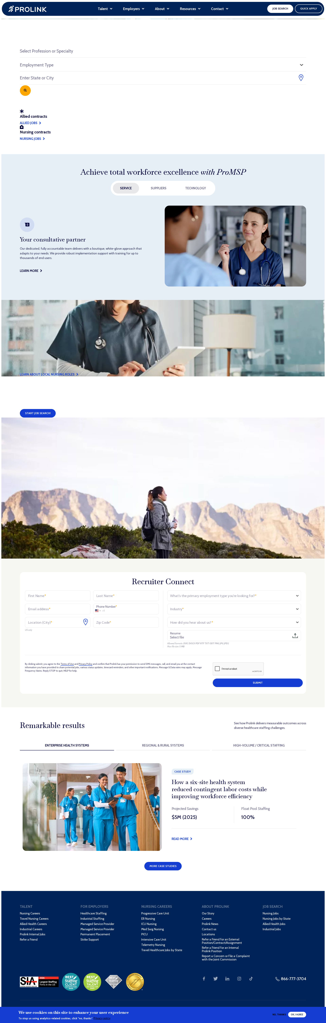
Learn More (29, 271)
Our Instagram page (239, 979)
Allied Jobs (28, 123)
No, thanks (279, 1014)
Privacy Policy (85, 664)
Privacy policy (102, 1018)
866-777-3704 (293, 978)
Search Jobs (25, 90)
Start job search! (38, 413)
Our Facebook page (204, 979)
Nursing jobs (30, 139)
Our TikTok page (251, 979)
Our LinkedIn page (227, 979)
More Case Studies (163, 866)
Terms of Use (67, 664)
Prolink (27, 9)
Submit (258, 682)
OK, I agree (297, 1014)
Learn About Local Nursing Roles (47, 374)
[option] (163, 246)
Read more (180, 839)
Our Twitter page (215, 979)
